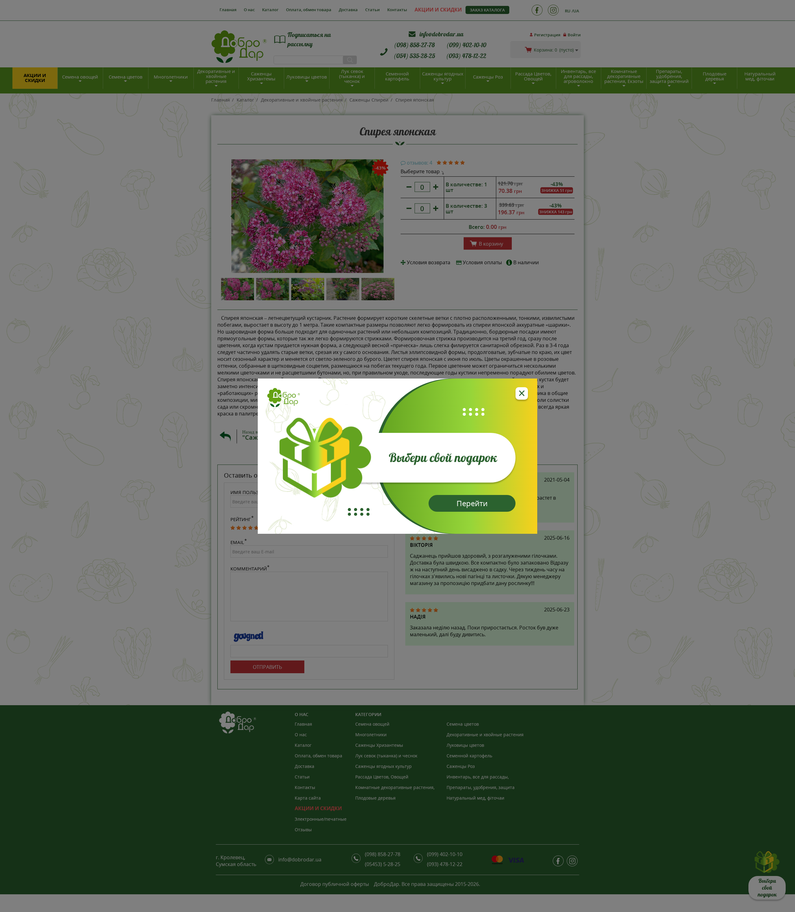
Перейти (472, 503)
